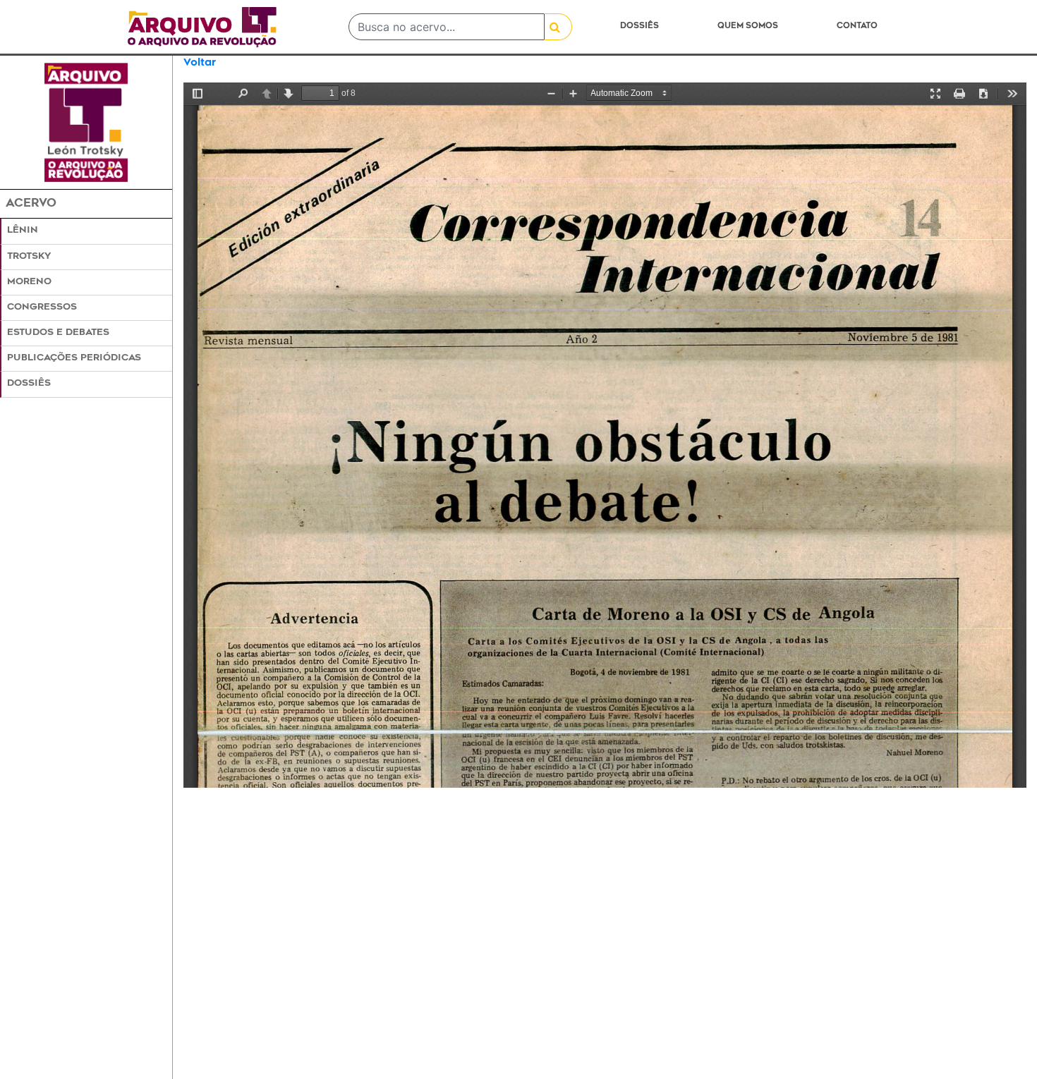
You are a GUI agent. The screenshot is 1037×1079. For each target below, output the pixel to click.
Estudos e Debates (58, 333)
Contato (857, 26)
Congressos (42, 307)
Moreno (29, 282)
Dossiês (639, 26)
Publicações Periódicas (74, 358)
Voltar (199, 63)
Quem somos (747, 26)
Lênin (22, 230)
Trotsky (29, 256)
